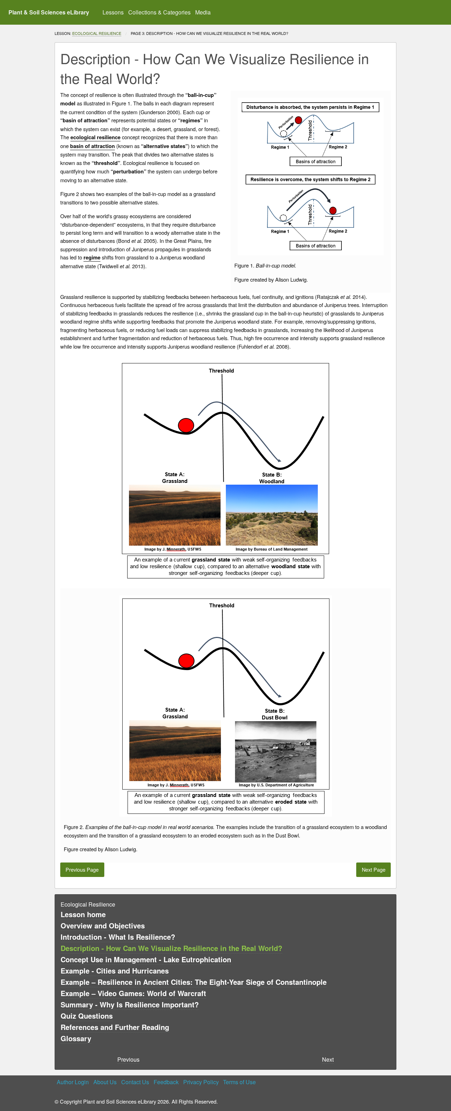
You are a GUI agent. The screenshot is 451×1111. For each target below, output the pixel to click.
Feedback (166, 1082)
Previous (128, 1059)
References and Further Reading (115, 1027)
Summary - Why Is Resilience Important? (130, 1004)
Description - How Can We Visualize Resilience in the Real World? (171, 948)
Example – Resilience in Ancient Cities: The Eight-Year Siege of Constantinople (194, 982)
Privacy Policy (201, 1082)
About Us (105, 1082)
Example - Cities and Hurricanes (115, 970)
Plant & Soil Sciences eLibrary (48, 12)
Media (203, 12)
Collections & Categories (159, 12)
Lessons (113, 12)
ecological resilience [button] (95, 137)
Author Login (73, 1082)
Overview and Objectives (103, 925)
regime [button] (92, 257)
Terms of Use (239, 1082)
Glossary (76, 1038)
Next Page (373, 869)
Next (328, 1059)
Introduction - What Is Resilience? (118, 937)
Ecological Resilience (96, 33)
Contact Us (135, 1082)
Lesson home (83, 914)
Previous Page (82, 869)
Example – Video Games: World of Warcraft (133, 993)
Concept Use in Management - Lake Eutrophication (146, 959)
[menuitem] (113, 12)
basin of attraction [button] (92, 146)
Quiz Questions (87, 1016)
